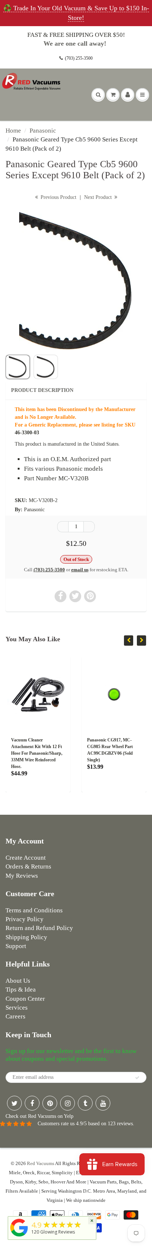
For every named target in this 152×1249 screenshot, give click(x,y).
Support (16, 946)
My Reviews (22, 875)
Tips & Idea (21, 989)
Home (13, 130)
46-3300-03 (27, 432)
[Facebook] (32, 1103)
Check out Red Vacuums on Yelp (39, 1116)
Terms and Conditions (34, 910)
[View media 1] (18, 367)
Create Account (26, 857)
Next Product (98, 197)
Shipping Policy (26, 937)
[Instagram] (67, 1103)
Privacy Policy (25, 919)
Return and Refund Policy (39, 928)
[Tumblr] (85, 1103)
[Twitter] (14, 1103)
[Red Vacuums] (19, 1236)
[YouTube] (103, 1103)
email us (80, 569)
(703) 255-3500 (79, 58)
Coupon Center (25, 998)
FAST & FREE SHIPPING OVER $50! (76, 34)
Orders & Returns (28, 866)
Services (17, 1007)
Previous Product (57, 197)
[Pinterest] (49, 1103)
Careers (15, 1016)
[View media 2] (46, 367)
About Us (18, 980)
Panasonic (43, 130)
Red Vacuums (40, 1163)
